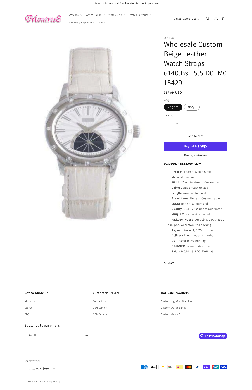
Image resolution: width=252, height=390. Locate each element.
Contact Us (99, 301)
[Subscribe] (87, 335)
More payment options (195, 155)
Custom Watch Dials (173, 314)
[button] (75, 15)
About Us (30, 301)
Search (29, 307)
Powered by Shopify (51, 381)
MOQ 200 (173, 107)
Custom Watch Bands (173, 307)
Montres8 (36, 381)
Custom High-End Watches (176, 301)
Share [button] (171, 262)
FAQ (27, 314)
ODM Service (100, 314)
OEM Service (100, 307)
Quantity (168, 115)
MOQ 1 (192, 107)
